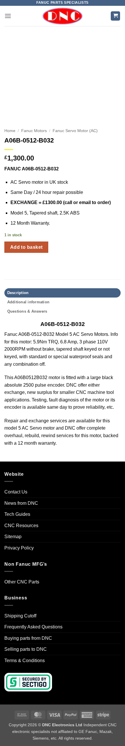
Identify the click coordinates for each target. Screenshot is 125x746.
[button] (7, 16)
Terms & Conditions (24, 660)
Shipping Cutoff (20, 615)
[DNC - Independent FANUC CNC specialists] (62, 16)
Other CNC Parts (21, 581)
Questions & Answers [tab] (27, 311)
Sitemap (13, 536)
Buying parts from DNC (28, 638)
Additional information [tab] (28, 302)
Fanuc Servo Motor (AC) (75, 131)
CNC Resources (21, 525)
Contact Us (15, 491)
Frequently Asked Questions (33, 626)
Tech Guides (17, 514)
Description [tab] (18, 293)
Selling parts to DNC (25, 649)
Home (9, 131)
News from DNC (21, 503)
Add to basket (26, 247)
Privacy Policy (19, 547)
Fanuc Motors (34, 131)
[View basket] (115, 16)
